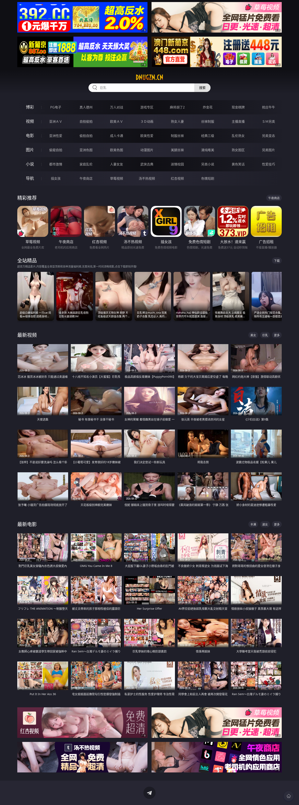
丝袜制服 (207, 121)
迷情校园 (177, 164)
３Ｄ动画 (146, 121)
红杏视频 (177, 178)
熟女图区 (238, 150)
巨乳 (265, 335)
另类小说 (207, 164)
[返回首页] (289, 796)
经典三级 (207, 135)
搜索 (202, 87)
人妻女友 (116, 164)
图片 (30, 150)
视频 (30, 121)
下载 (277, 260)
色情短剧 (207, 178)
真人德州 (86, 107)
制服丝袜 (177, 135)
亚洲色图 (86, 150)
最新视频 (27, 334)
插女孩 (56, 178)
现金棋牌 (238, 107)
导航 (30, 178)
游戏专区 (146, 107)
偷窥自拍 (55, 150)
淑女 (265, 524)
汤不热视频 (147, 178)
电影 (30, 135)
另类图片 (268, 150)
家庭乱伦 (86, 164)
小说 (30, 164)
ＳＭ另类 (268, 121)
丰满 (253, 524)
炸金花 (208, 107)
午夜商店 (86, 178)
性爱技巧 (268, 164)
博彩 (30, 107)
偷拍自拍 (86, 135)
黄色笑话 (238, 164)
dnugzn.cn (149, 77)
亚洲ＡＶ (55, 121)
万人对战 (116, 107)
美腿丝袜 (177, 150)
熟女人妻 (177, 121)
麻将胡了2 (177, 107)
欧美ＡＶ (116, 121)
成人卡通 (116, 135)
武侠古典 (146, 164)
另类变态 (268, 135)
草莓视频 (116, 178)
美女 (253, 335)
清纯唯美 (207, 150)
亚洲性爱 (55, 135)
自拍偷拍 (86, 121)
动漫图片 (146, 150)
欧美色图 (116, 150)
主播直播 (238, 121)
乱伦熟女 (238, 135)
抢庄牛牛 (268, 107)
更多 (277, 335)
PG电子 (55, 107)
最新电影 (27, 524)
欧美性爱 (146, 135)
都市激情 (55, 164)
